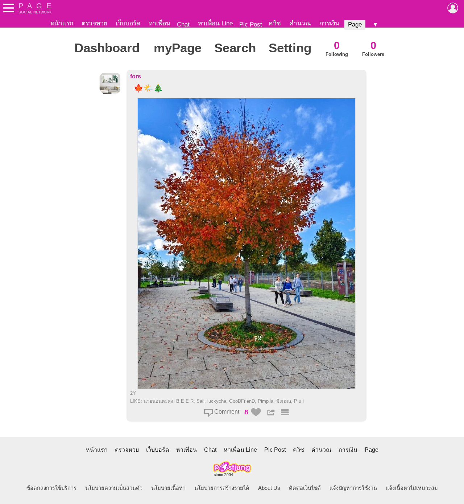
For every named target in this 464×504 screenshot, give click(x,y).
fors (135, 76)
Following (337, 48)
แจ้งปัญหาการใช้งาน (353, 488)
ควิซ (275, 23)
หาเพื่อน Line (215, 23)
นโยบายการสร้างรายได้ (221, 488)
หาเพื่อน (159, 23)
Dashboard (107, 48)
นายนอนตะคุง (158, 401)
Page (355, 24)
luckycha (216, 401)
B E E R (185, 401)
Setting (290, 48)
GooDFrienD (242, 401)
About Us (269, 488)
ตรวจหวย (94, 23)
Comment (226, 412)
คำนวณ (300, 23)
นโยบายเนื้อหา (168, 488)
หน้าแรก (61, 23)
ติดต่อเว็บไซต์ (305, 488)
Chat (183, 24)
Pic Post (250, 24)
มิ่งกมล (283, 401)
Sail (200, 401)
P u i (299, 401)
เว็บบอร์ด (128, 23)
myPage (178, 48)
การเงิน (329, 23)
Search (235, 48)
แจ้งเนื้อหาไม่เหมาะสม (412, 488)
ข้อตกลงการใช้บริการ (51, 488)
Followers (373, 48)
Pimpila (265, 401)
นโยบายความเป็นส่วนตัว (113, 488)
